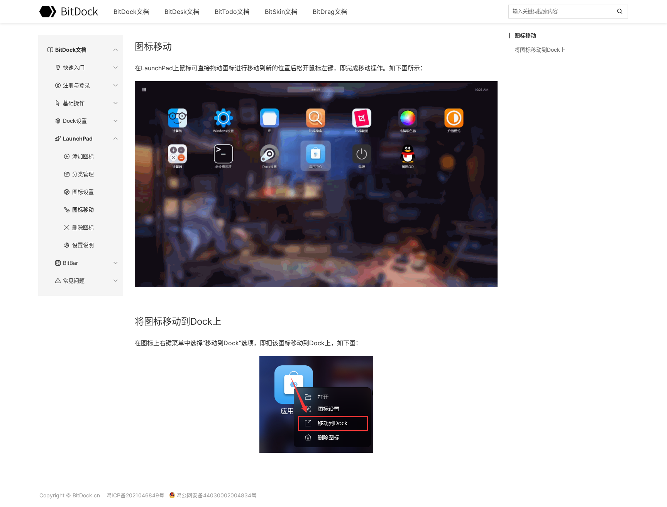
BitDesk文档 (181, 11)
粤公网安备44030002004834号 (216, 495)
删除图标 (83, 227)
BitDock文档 (131, 11)
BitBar (70, 262)
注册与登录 (76, 85)
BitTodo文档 (232, 11)
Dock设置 (75, 120)
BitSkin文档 (281, 11)
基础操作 (74, 103)
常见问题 (74, 280)
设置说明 (83, 245)
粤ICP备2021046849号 (135, 495)
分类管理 (83, 174)
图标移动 (83, 209)
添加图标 (83, 156)
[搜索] (621, 12)
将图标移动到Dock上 (540, 49)
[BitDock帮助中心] (68, 11)
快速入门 (74, 67)
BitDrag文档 (330, 11)
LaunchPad (78, 138)
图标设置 (83, 191)
